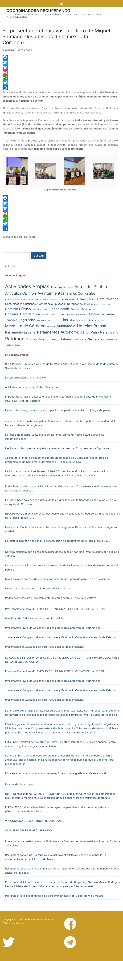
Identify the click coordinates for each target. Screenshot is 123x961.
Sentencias (96, 339)
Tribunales (13, 345)
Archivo (12, 266)
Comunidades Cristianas (20, 304)
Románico (81, 339)
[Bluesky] (60, 67)
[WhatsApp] (60, 77)
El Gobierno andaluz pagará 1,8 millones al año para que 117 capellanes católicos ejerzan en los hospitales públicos (61, 488)
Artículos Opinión (20, 293)
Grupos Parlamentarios (74, 314)
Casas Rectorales (66, 299)
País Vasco (26, 50)
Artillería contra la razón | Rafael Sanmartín (31, 387)
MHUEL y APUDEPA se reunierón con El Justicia (34, 618)
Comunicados (107, 299)
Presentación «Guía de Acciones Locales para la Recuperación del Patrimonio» (53, 627)
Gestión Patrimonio (83, 309)
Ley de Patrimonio (44, 320)
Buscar (39, 255)
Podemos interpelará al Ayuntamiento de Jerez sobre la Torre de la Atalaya (50, 597)
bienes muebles (49, 300)
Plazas (34, 339)
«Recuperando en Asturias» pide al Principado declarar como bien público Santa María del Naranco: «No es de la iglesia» (60, 423)
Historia (93, 314)
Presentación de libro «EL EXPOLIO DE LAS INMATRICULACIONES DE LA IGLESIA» (55, 609)
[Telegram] (60, 82)
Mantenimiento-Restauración (87, 320)
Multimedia (66, 326)
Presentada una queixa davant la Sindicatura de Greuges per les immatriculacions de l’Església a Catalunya (62, 843)
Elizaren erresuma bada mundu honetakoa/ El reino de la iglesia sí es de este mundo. (56, 773)
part (87, 333)
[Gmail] (60, 72)
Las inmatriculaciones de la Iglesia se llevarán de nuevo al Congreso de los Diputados (57, 448)
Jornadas (11, 320)
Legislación (27, 320)
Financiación (59, 309)
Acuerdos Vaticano (62, 287)
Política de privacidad (14, 923)
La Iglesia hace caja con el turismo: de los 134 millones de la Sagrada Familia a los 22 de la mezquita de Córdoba (60, 502)
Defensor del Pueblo (80, 304)
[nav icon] (61, 3)
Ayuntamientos (51, 293)
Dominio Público (18, 309)
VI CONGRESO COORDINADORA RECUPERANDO (35, 820)
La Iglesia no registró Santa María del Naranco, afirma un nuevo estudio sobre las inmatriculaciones (54, 436)
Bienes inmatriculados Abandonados (23, 299)
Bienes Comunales (80, 293)
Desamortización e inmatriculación (26, 377)
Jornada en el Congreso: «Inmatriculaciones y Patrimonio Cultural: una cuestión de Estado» (60, 637)
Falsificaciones (40, 309)
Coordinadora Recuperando (38, 10)
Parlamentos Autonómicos (60, 332)
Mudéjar (51, 326)
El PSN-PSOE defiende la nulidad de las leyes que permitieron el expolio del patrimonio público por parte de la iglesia (58, 809)
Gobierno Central (18, 314)
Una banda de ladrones (19, 784)
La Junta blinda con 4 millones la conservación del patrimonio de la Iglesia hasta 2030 (57, 540)
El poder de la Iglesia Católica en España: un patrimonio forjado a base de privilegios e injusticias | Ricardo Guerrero (58, 398)
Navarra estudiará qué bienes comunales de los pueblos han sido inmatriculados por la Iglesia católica (62, 554)
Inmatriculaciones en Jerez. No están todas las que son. (39, 588)
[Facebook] (60, 57)
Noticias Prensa (91, 325)
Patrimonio (16, 339)
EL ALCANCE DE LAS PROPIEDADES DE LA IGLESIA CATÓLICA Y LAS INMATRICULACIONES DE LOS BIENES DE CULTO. (62, 659)
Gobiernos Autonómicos (47, 314)
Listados (60, 320)
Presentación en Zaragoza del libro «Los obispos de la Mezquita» (45, 646)
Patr (117, 333)
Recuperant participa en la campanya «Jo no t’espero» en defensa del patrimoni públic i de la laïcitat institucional (62, 870)
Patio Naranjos (102, 332)
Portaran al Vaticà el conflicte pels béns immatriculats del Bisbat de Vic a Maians (54, 895)
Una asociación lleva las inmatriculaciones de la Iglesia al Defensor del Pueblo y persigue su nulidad (61, 529)
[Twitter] (60, 62)
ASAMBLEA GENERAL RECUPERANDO (28, 830)
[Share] (60, 87)
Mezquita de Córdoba (25, 325)
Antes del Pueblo (90, 286)
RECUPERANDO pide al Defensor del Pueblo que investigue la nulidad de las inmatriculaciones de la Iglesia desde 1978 (62, 515)
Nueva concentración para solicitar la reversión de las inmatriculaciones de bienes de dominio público (62, 567)
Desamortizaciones (102, 304)
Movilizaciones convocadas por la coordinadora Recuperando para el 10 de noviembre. (58, 579)
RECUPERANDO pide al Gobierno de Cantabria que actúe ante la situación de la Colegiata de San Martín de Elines (62, 366)
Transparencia (111, 340)
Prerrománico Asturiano (57, 339)
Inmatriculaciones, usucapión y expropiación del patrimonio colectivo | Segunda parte (57, 410)
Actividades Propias (27, 286)
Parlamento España (20, 332)
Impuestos (107, 314)
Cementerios (86, 299)
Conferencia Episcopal (51, 304)
